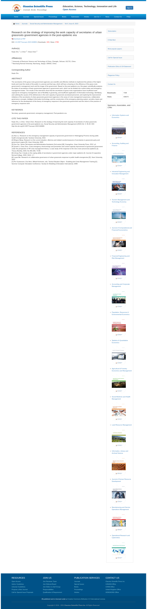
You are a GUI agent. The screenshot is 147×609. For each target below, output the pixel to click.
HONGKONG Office (112, 592)
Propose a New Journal (20, 589)
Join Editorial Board (49, 584)
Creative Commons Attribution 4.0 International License (86, 599)
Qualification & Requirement (52, 592)
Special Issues (39, 17)
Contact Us (118, 17)
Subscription (112, 31)
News (107, 17)
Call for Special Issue (115, 57)
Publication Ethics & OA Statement (119, 66)
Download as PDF (19, 39)
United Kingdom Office (113, 589)
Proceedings (53, 17)
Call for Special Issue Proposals (22, 592)
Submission (75, 17)
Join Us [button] (96, 17)
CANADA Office (111, 584)
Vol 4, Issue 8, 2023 (71, 23)
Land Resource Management (122, 425)
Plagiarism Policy (113, 75)
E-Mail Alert (112, 40)
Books (64, 17)
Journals (26, 17)
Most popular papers (115, 49)
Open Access (16, 581)
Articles (86, 17)
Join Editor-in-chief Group (51, 587)
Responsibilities (48, 589)
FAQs (128, 17)
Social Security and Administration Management (46, 23)
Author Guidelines (18, 584)
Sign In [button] (129, 8)
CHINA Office (110, 587)
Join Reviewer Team (50, 581)
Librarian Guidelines (18, 587)
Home (16, 17)
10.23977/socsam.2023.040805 (26, 42)
